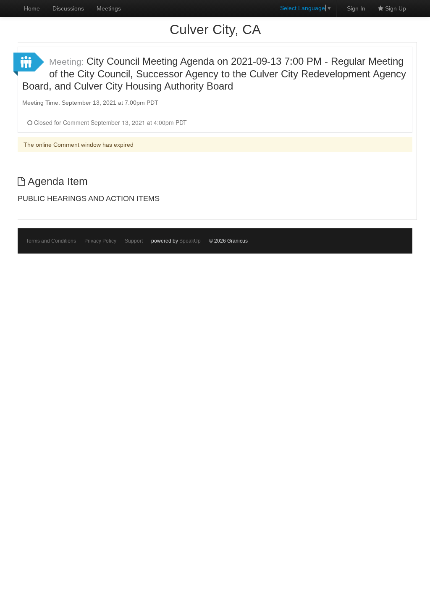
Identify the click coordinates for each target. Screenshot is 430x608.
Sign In (356, 8)
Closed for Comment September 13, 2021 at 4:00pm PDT (109, 122)
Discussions (68, 8)
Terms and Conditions (51, 241)
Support (134, 241)
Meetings (109, 8)
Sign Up (394, 8)
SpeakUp (190, 241)
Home (32, 8)
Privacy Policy (100, 241)
